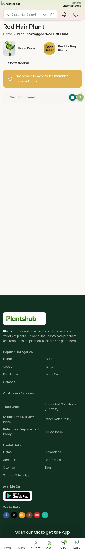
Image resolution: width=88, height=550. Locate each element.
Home (7, 34)
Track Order (11, 407)
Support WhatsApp (16, 475)
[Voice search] (44, 14)
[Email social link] (22, 515)
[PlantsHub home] (23, 5)
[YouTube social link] (37, 515)
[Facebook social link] (6, 515)
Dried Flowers (13, 374)
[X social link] (14, 515)
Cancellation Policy (58, 419)
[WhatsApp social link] (45, 515)
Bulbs (48, 359)
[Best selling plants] (63, 48)
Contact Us (53, 460)
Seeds (7, 366)
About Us (9, 460)
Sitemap (9, 467)
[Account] (36, 545)
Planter (50, 366)
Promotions (53, 452)
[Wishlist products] (76, 14)
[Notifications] (64, 14)
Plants (7, 359)
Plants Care (53, 374)
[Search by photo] (52, 14)
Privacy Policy (54, 432)
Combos (9, 382)
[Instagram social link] (29, 515)
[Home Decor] (22, 48)
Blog (48, 467)
